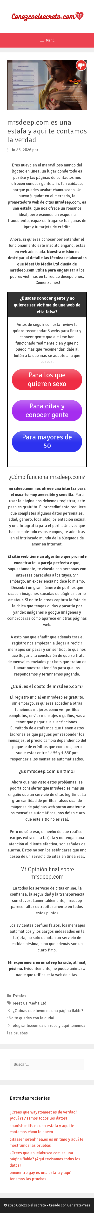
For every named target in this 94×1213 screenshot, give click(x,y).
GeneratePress (78, 1205)
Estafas (19, 995)
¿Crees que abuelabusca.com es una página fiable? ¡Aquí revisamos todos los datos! (45, 1159)
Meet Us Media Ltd (29, 1003)
